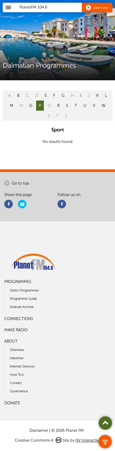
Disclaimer (38, 430)
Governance (19, 391)
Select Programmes (24, 290)
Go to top (20, 183)
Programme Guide (23, 299)
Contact (16, 383)
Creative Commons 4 (34, 440)
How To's (17, 375)
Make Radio (16, 330)
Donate (12, 403)
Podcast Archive (22, 307)
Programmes (17, 281)
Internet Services (22, 366)
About (11, 341)
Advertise (17, 358)
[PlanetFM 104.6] (64, 13)
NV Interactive (88, 440)
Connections (18, 318)
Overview (17, 350)
